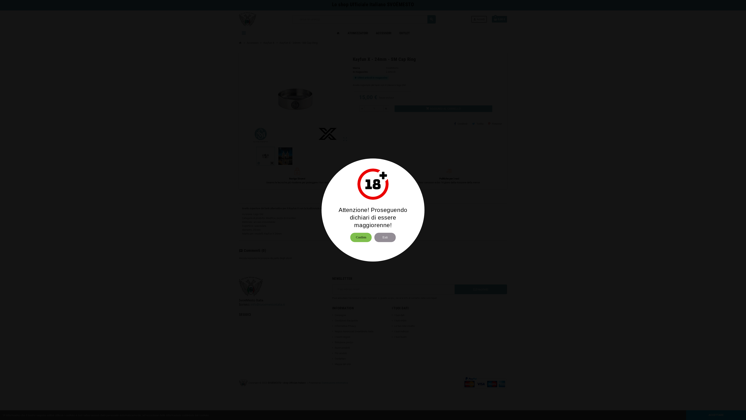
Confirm (361, 237)
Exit (385, 237)
